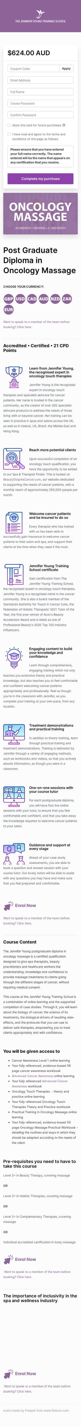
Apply (66, 68)
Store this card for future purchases (38, 125)
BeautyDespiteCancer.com (22, 479)
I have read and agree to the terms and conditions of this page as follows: (38, 136)
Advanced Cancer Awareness (32, 1076)
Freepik (30, 1410)
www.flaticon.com (56, 1410)
